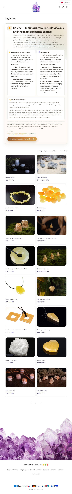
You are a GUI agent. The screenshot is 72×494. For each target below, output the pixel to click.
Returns (60, 470)
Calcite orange (41, 208)
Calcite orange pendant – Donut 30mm (16, 269)
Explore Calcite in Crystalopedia (22, 139)
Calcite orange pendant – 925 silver (47, 238)
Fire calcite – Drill (10, 390)
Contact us (36, 474)
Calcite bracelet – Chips (12, 208)
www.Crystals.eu (38, 489)
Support (46, 470)
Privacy (39, 470)
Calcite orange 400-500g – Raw (14, 238)
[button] (4, 7)
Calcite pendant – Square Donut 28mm (16, 330)
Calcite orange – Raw (43, 269)
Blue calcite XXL (10, 177)
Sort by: (40, 151)
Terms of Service (12, 470)
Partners (53, 470)
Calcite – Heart (41, 360)
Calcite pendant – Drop (12, 299)
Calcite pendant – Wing (43, 330)
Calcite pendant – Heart (43, 299)
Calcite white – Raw (11, 360)
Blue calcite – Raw (42, 177)
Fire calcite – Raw (42, 390)
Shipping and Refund (27, 470)
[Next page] (41, 403)
